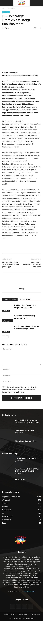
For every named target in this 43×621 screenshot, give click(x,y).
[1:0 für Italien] (7, 482)
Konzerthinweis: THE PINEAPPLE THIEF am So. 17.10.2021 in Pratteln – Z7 (26, 471)
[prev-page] (3, 336)
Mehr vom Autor (24, 299)
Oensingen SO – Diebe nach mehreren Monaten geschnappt (11, 264)
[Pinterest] (21, 33)
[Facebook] (11, 33)
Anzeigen (6, 614)
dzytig (7, 28)
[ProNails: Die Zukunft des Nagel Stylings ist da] (7, 308)
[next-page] (7, 336)
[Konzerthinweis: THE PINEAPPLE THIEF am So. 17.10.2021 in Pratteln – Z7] (7, 472)
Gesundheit (11, 8)
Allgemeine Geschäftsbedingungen (29, 614)
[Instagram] (18, 606)
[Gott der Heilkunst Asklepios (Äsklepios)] (7, 461)
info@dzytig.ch (29, 591)
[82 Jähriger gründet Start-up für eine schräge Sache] (7, 329)
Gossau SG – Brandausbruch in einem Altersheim (32, 264)
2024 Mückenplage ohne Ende (25, 441)
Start (3, 8)
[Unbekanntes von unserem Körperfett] (7, 433)
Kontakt (13, 614)
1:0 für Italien (20, 479)
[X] (16, 33)
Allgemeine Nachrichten (6, 320)
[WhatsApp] (26, 33)
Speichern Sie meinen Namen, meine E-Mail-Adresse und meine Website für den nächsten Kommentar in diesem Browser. (19, 389)
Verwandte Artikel (10, 299)
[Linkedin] (31, 33)
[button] (3, 3)
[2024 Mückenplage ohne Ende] (7, 444)
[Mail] (24, 606)
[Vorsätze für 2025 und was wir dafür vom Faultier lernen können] (7, 423)
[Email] (37, 33)
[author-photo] (21, 285)
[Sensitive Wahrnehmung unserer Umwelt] (7, 318)
